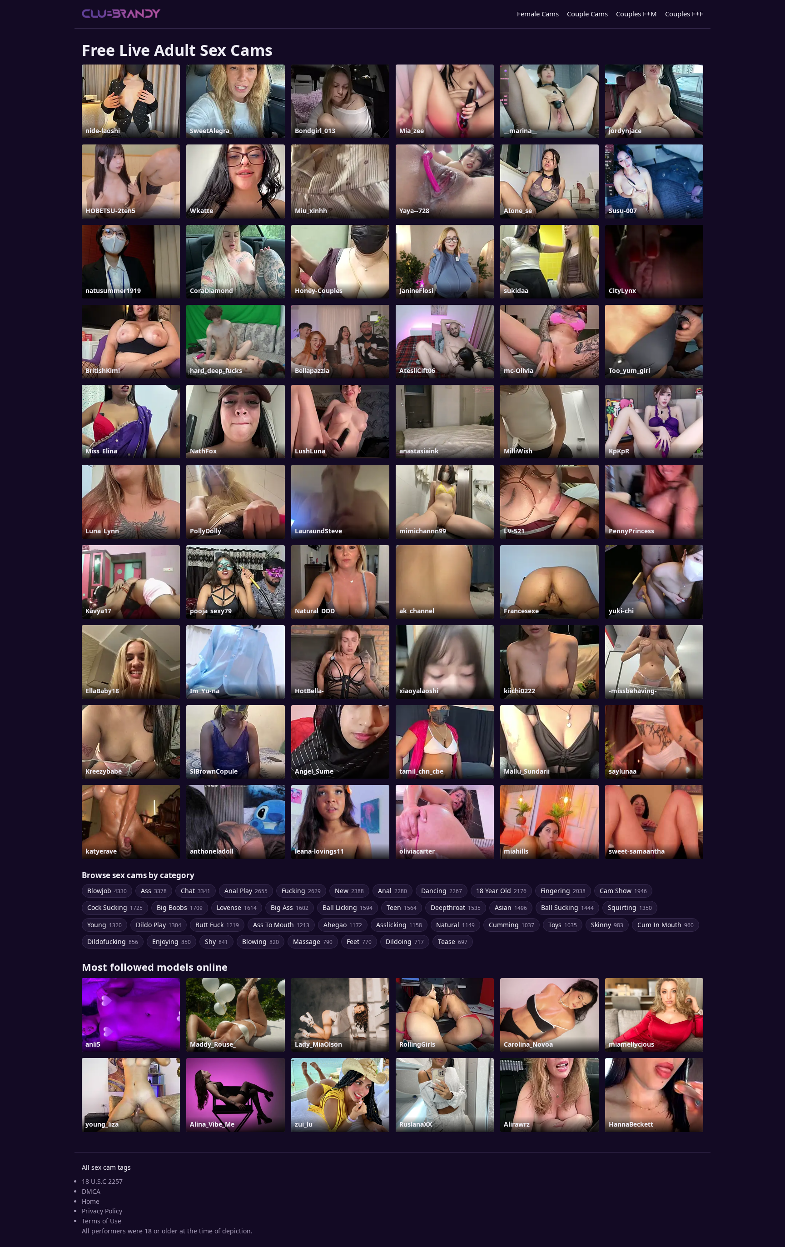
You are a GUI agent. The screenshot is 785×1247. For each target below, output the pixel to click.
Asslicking (399, 924)
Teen (402, 907)
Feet (359, 941)
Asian (511, 907)
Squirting (630, 907)
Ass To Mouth (281, 924)
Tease (452, 941)
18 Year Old (501, 890)
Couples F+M (636, 13)
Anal (392, 890)
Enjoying (171, 941)
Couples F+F (684, 13)
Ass (154, 890)
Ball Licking (348, 907)
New (349, 890)
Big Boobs (180, 907)
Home (90, 1201)
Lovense (237, 907)
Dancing (441, 890)
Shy (216, 941)
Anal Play (246, 890)
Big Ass (289, 907)
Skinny (607, 924)
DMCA (91, 1191)
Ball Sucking (567, 907)
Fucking (301, 890)
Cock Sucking (115, 907)
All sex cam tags (106, 1167)
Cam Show (623, 890)
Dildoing (405, 941)
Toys (562, 924)
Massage (313, 941)
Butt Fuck (217, 924)
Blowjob (107, 890)
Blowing (260, 941)
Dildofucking (112, 941)
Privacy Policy (102, 1211)
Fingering (563, 890)
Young (104, 924)
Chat (195, 890)
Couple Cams (587, 13)
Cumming (511, 924)
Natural (455, 924)
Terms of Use (101, 1221)
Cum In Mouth (665, 924)
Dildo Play (158, 924)
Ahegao (342, 924)
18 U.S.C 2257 (102, 1181)
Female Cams (538, 13)
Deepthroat (456, 907)
